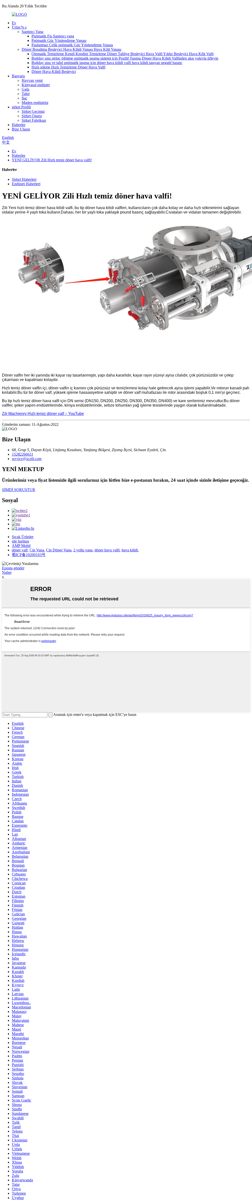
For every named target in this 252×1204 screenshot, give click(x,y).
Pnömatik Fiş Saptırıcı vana (53, 36)
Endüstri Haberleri (26, 184)
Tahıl (26, 94)
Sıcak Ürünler (22, 537)
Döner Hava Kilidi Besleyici (54, 71)
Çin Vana (37, 550)
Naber (7, 572)
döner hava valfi (107, 550)
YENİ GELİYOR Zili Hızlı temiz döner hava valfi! (52, 160)
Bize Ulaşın (21, 129)
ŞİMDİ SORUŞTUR (18, 490)
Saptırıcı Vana (32, 32)
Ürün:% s (19, 27)
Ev (14, 23)
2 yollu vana (83, 550)
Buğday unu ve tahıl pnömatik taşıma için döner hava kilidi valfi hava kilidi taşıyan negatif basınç (107, 63)
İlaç (24, 98)
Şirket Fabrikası (34, 120)
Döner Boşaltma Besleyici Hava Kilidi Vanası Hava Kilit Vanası (71, 49)
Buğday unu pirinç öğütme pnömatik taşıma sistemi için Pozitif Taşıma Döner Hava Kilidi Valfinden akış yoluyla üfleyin (125, 58)
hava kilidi (130, 550)
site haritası (20, 541)
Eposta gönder (13, 568)
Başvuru (18, 76)
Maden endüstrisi (35, 102)
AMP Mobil (21, 546)
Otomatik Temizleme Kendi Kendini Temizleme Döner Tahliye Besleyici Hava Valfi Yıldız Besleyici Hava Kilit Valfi (123, 54)
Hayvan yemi (32, 80)
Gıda (25, 89)
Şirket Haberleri (24, 179)
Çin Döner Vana (58, 550)
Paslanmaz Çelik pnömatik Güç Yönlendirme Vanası (72, 45)
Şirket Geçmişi (33, 111)
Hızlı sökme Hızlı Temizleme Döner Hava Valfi (68, 67)
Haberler (18, 125)
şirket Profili (21, 107)
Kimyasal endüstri (36, 85)
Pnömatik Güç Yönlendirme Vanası (59, 40)
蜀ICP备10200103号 (29, 555)
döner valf (20, 550)
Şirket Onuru (32, 116)
